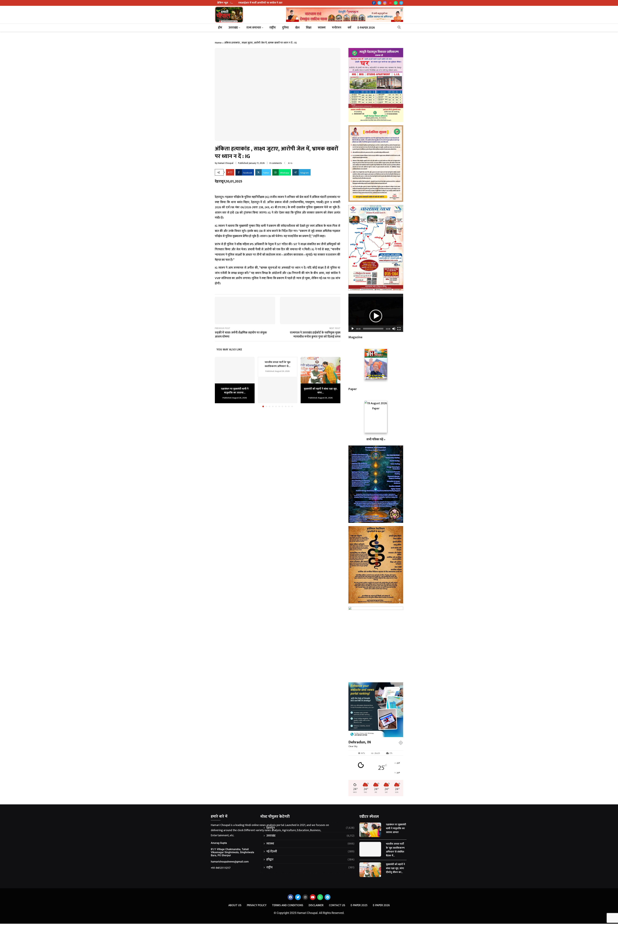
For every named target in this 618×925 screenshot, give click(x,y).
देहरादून (310, 828)
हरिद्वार (310, 860)
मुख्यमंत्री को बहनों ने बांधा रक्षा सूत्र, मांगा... (320, 391)
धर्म (349, 27)
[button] (219, 382)
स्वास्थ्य (322, 27)
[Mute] (393, 328)
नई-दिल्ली (310, 852)
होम (220, 27)
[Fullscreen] (399, 328)
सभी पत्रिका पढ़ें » (375, 439)
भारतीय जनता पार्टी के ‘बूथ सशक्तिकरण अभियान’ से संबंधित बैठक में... (395, 850)
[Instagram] (385, 3)
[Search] (400, 28)
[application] (375, 313)
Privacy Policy (257, 905)
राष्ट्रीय (272, 27)
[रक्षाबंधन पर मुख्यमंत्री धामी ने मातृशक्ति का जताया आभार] (235, 370)
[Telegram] (401, 3)
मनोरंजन (336, 27)
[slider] (373, 328)
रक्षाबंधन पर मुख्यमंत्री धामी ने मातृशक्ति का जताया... (234, 391)
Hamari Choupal (225, 163)
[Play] (352, 328)
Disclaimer (316, 905)
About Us (234, 905)
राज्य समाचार (253, 27)
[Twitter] (379, 3)
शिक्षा (308, 27)
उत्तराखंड (233, 27)
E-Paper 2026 (366, 27)
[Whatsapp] (396, 3)
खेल (297, 27)
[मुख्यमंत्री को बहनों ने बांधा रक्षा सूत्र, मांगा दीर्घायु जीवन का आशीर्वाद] (320, 370)
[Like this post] (231, 172)
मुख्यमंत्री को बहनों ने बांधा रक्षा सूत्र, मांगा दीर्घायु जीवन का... (395, 868)
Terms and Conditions (287, 905)
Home (218, 43)
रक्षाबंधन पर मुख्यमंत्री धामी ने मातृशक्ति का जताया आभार (396, 828)
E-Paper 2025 (359, 905)
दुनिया (285, 27)
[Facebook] (374, 3)
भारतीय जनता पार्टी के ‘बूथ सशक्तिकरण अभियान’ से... (277, 364)
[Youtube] (390, 3)
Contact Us (337, 905)
